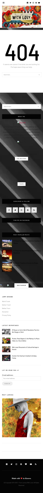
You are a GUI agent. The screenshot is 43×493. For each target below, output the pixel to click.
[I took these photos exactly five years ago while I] (1, 285)
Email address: (7, 375)
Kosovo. (28, 478)
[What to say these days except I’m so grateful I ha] (8, 285)
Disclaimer (5, 312)
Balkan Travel (6, 305)
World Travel (6, 301)
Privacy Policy (6, 315)
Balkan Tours (6, 308)
